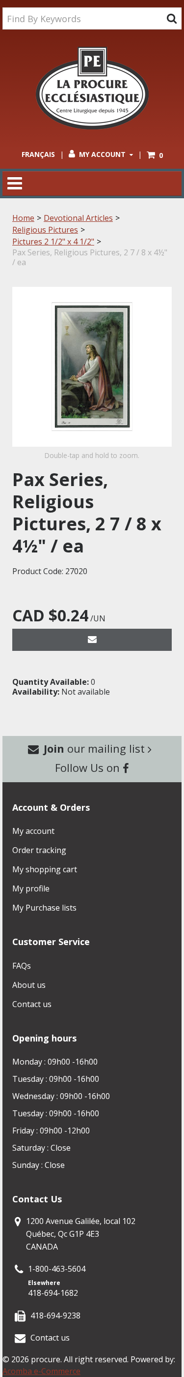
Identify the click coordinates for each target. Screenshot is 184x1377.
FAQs (21, 965)
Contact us (32, 1004)
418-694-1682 (53, 1292)
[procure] (92, 88)
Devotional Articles (78, 218)
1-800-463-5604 (56, 1268)
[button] (155, 155)
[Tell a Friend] (92, 640)
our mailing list (96, 748)
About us (29, 984)
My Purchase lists (44, 907)
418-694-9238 (55, 1315)
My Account (102, 154)
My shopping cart (44, 869)
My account (33, 831)
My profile (31, 888)
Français (38, 154)
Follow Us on (89, 767)
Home (23, 218)
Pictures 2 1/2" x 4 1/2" (53, 241)
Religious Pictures (45, 229)
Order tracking (39, 850)
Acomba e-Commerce (41, 1371)
